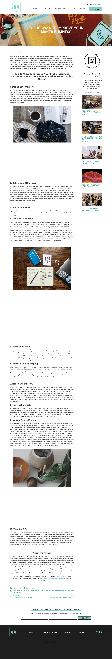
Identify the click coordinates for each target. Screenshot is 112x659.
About (73, 9)
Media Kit (82, 632)
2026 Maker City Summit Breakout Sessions (91, 162)
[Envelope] (91, 4)
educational (49, 590)
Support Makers (60, 9)
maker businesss (59, 590)
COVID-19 (43, 590)
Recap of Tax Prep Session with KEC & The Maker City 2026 (92, 138)
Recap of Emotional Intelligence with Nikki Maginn (91, 113)
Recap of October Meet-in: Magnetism (91, 186)
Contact (83, 9)
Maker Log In (97, 4)
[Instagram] (84, 4)
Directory (68, 632)
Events (35, 9)
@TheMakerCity (92, 92)
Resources (46, 9)
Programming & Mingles (49, 632)
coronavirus (35, 590)
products (67, 590)
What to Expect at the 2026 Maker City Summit (91, 209)
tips (19, 592)
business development (24, 590)
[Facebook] (88, 4)
